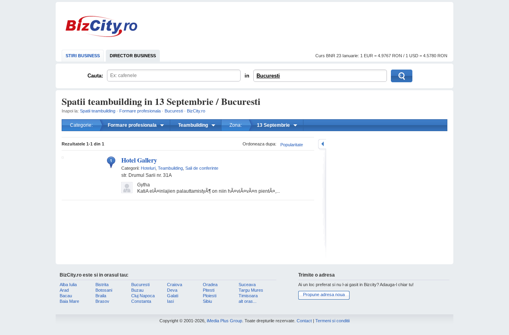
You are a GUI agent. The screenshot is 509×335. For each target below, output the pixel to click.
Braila (100, 295)
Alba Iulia (68, 284)
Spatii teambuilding (97, 110)
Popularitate (291, 144)
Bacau (66, 295)
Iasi (170, 301)
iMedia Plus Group (224, 320)
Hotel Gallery (139, 160)
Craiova (174, 284)
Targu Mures (251, 290)
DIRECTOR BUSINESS (133, 55)
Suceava (247, 284)
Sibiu (207, 301)
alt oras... (247, 301)
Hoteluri (148, 168)
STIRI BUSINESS (83, 55)
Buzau (137, 290)
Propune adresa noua (324, 294)
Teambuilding (170, 168)
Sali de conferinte (201, 168)
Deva (172, 290)
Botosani (103, 290)
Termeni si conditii (332, 320)
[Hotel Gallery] (63, 157)
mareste (322, 144)
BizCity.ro (101, 26)
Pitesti (208, 290)
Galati (172, 295)
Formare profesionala (140, 110)
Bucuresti (268, 76)
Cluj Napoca (143, 295)
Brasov (102, 301)
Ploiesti (209, 295)
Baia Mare (69, 301)
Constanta (141, 301)
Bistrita (102, 284)
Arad (64, 290)
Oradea (210, 284)
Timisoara (248, 295)
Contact (304, 320)
